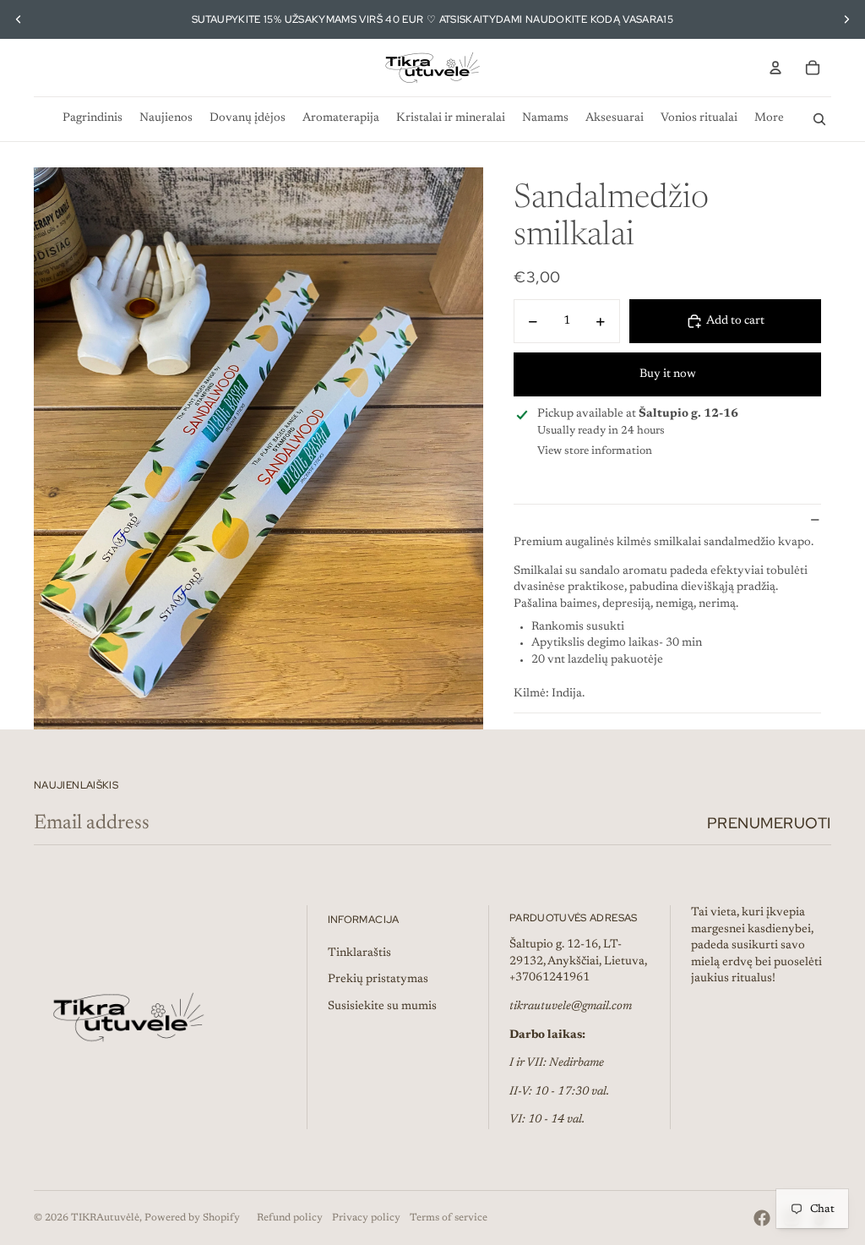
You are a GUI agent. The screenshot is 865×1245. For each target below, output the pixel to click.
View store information (594, 450)
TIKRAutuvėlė (105, 1218)
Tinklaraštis (359, 953)
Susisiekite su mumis (382, 1007)
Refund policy (290, 1218)
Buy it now (667, 374)
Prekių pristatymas (378, 980)
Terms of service (448, 1218)
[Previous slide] (18, 19)
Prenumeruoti (769, 823)
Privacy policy (366, 1218)
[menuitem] (92, 119)
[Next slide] (846, 19)
